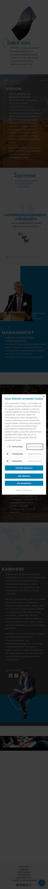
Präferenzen (17, 454)
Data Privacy (27, 490)
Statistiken (17, 461)
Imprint (18, 490)
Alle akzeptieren (24, 483)
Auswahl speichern (24, 468)
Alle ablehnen (24, 476)
